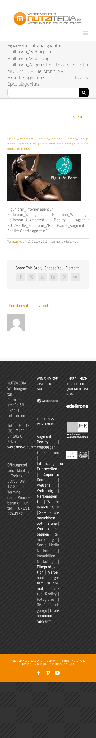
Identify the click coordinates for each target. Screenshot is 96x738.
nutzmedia (18, 242)
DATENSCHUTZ (58, 664)
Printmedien (47, 469)
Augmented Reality (46, 439)
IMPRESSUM (40, 664)
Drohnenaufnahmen (48, 616)
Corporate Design (48, 477)
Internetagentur (50, 463)
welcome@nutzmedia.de (28, 447)
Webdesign (46, 490)
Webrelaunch (48, 504)
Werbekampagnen (46, 531)
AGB (71, 664)
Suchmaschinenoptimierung (48, 518)
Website (44, 485)
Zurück (83, 116)
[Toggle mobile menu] (86, 33)
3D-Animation (48, 585)
